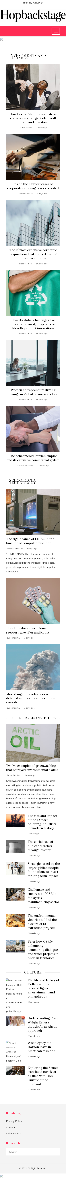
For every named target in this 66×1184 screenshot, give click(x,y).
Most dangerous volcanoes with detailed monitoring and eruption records (30, 698)
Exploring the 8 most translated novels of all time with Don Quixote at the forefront (43, 1076)
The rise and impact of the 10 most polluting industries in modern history (42, 822)
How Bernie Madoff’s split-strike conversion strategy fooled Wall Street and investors (33, 118)
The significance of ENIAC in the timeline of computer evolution (30, 541)
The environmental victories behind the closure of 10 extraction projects (42, 922)
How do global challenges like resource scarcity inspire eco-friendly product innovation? (33, 324)
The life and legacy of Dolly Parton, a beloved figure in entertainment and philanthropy (43, 988)
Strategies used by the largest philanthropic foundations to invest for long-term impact (44, 870)
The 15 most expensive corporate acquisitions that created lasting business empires (33, 254)
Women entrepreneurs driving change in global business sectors (33, 392)
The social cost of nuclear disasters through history (40, 846)
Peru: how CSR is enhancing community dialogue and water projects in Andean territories (43, 950)
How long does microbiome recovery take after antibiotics (28, 631)
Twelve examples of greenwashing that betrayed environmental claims (32, 768)
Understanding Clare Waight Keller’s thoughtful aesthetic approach (43, 1024)
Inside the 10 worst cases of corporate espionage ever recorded (33, 186)
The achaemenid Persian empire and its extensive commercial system (33, 458)
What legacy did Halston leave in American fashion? (41, 1047)
